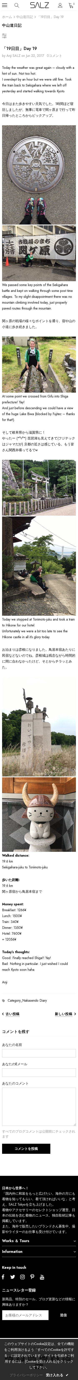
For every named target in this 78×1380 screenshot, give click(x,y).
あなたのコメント (15, 1083)
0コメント (54, 55)
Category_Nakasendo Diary (27, 1000)
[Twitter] (12, 1277)
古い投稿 (13, 1013)
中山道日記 (24, 16)
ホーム (7, 16)
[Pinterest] (32, 1277)
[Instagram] (22, 1277)
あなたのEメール (14, 1064)
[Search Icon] (21, 5)
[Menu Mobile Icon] (4, 5)
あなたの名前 (12, 1044)
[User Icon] (60, 5)
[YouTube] (42, 1277)
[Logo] (39, 5)
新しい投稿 (63, 1013)
